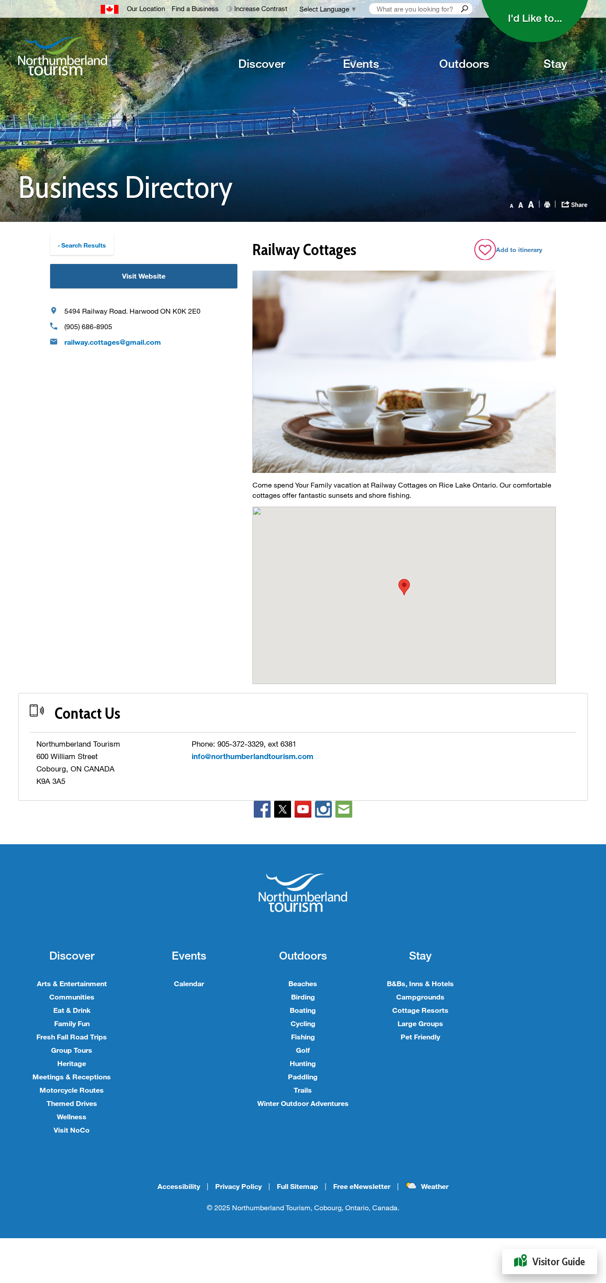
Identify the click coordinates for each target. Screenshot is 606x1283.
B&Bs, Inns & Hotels (420, 983)
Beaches (302, 983)
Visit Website (143, 276)
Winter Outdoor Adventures (303, 1103)
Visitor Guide (558, 1261)
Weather (435, 1186)
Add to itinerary (519, 249)
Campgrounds (420, 996)
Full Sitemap (297, 1186)
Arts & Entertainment (72, 983)
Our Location (146, 8)
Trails (303, 1090)
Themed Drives (72, 1103)
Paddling (303, 1076)
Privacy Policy (238, 1186)
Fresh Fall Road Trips (71, 1036)
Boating (303, 1010)
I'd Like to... (535, 18)
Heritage (71, 1063)
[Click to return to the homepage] (100, 56)
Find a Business (195, 8)
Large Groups (420, 1023)
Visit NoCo (72, 1130)
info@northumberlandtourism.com (252, 756)
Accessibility (178, 1186)
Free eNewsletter (361, 1186)
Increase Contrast (260, 8)
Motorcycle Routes (71, 1090)
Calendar (189, 983)
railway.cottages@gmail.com (112, 342)
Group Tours (71, 1050)
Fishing (303, 1036)
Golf (303, 1050)
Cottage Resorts (420, 1010)
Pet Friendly (420, 1036)
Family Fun (72, 1023)
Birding (303, 996)
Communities (71, 996)
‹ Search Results (82, 245)
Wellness (72, 1116)
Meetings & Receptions (71, 1076)
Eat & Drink (72, 1010)
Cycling (303, 1023)
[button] (404, 587)
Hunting (303, 1063)
